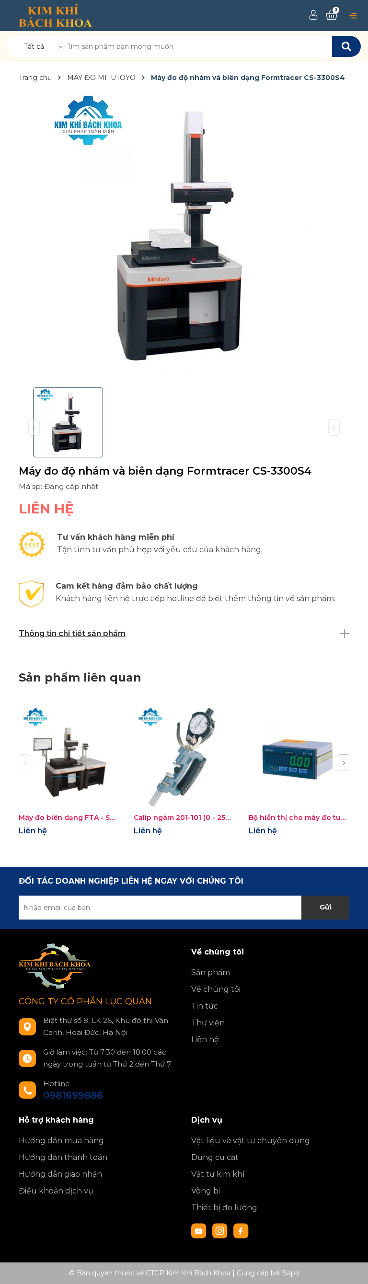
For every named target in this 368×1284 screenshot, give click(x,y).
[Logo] (55, 15)
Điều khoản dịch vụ (56, 1190)
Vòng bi (205, 1190)
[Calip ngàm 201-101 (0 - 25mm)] (184, 757)
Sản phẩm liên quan (80, 677)
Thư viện (208, 1022)
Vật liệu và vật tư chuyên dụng (250, 1140)
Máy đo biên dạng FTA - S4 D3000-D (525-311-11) (69, 817)
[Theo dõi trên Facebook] (241, 1230)
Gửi (326, 907)
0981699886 (73, 1095)
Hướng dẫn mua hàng (61, 1140)
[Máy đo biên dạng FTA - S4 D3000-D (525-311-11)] (69, 757)
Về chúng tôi (216, 989)
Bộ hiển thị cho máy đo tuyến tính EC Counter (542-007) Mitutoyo (299, 817)
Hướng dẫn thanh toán (63, 1157)
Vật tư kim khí (218, 1174)
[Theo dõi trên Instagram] (221, 1230)
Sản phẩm (210, 972)
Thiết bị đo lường (224, 1207)
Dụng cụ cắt (215, 1157)
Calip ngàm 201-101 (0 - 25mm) (184, 817)
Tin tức (204, 1006)
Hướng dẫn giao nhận (60, 1174)
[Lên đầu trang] (351, 1267)
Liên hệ (205, 1039)
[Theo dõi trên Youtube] (199, 1230)
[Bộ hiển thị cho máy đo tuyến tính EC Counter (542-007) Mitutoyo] (299, 757)
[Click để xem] (184, 236)
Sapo (291, 1273)
